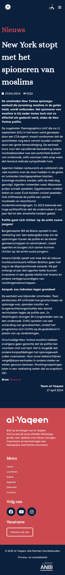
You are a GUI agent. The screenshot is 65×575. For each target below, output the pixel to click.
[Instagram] (31, 511)
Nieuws (13, 30)
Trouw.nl (15, 379)
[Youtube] (21, 511)
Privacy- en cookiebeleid (32, 557)
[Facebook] (11, 511)
